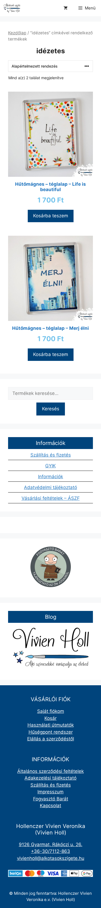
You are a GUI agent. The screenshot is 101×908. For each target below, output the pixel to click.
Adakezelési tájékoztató (50, 778)
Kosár (50, 718)
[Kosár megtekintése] (65, 8)
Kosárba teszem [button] (50, 215)
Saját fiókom (50, 711)
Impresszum (50, 791)
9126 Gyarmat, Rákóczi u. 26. (50, 844)
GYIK (50, 465)
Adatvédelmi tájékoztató (50, 487)
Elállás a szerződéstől (50, 738)
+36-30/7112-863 (50, 851)
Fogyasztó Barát (50, 798)
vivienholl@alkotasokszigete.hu (50, 858)
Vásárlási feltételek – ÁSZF (51, 498)
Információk (50, 476)
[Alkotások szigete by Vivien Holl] (12, 8)
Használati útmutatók (50, 725)
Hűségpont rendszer (51, 732)
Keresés (50, 408)
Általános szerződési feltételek (50, 771)
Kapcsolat (50, 805)
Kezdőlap (17, 32)
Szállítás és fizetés (50, 455)
